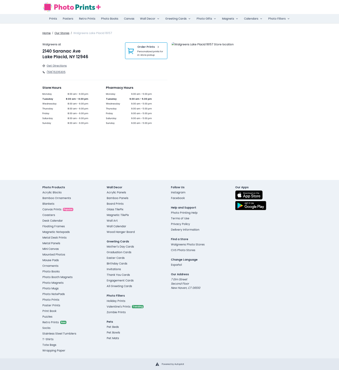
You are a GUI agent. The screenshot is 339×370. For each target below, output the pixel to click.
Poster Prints (51, 305)
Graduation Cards (119, 252)
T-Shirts (47, 339)
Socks (46, 328)
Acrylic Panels (116, 192)
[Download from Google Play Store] (250, 205)
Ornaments (50, 266)
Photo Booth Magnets (57, 277)
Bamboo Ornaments (56, 198)
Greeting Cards (176, 19)
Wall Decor (147, 19)
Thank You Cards (118, 275)
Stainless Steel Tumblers (59, 334)
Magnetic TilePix (118, 215)
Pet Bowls (113, 332)
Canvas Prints (51, 209)
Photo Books (109, 19)
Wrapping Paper (53, 350)
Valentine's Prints (118, 307)
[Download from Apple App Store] (249, 195)
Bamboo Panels (117, 198)
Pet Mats (113, 338)
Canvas (129, 19)
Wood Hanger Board (121, 232)
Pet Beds (113, 327)
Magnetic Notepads (56, 232)
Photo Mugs (50, 288)
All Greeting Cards (119, 286)
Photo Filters (277, 19)
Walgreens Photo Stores (188, 244)
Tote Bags (49, 345)
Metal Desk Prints (54, 238)
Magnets (228, 19)
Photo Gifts (204, 19)
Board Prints (115, 204)
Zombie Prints (116, 312)
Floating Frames (53, 226)
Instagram (178, 192)
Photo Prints (50, 300)
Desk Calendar (52, 221)
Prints (53, 19)
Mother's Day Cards (120, 247)
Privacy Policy (180, 224)
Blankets (48, 204)
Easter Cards (116, 258)
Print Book (49, 311)
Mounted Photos (53, 254)
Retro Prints (87, 19)
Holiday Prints (116, 301)
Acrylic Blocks (52, 192)
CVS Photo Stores (183, 250)
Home (46, 33)
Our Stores (62, 33)
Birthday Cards (117, 263)
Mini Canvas (50, 249)
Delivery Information (185, 230)
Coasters (48, 215)
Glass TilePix (115, 209)
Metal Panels (51, 243)
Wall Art (112, 221)
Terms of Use (180, 218)
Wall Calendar (116, 226)
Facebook (178, 198)
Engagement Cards (120, 280)
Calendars (251, 19)
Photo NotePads (53, 294)
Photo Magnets (53, 283)
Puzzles (47, 317)
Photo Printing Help (184, 213)
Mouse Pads (50, 260)
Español (176, 265)
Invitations (114, 269)
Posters (68, 19)
